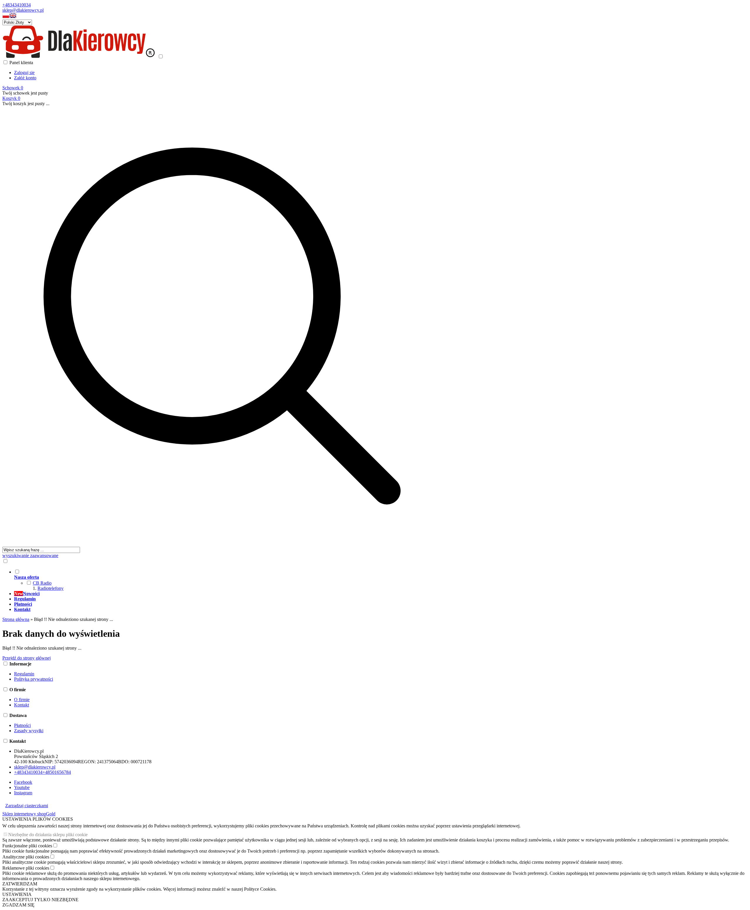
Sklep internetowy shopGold (28, 813)
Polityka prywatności (33, 679)
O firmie (22, 699)
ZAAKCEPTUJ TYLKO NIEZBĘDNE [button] (40, 899)
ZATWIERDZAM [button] (19, 883)
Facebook (23, 782)
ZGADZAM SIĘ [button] (18, 904)
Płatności (22, 725)
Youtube (22, 787)
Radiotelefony (51, 588)
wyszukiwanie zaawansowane (30, 555)
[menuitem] (228, 580)
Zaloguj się (24, 72)
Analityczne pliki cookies (25, 856)
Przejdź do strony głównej (26, 657)
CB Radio (42, 583)
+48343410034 (16, 4)
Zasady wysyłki (28, 730)
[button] (5, 16)
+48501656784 (56, 772)
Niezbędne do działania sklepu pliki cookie (48, 834)
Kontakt (21, 704)
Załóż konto (25, 77)
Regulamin (24, 673)
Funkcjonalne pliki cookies (27, 845)
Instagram (23, 792)
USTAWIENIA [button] (17, 894)
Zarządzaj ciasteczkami (26, 805)
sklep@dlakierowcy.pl (23, 10)
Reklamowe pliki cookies (25, 867)
